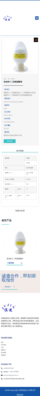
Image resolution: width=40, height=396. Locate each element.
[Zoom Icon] (36, 40)
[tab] (20, 151)
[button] (37, 18)
